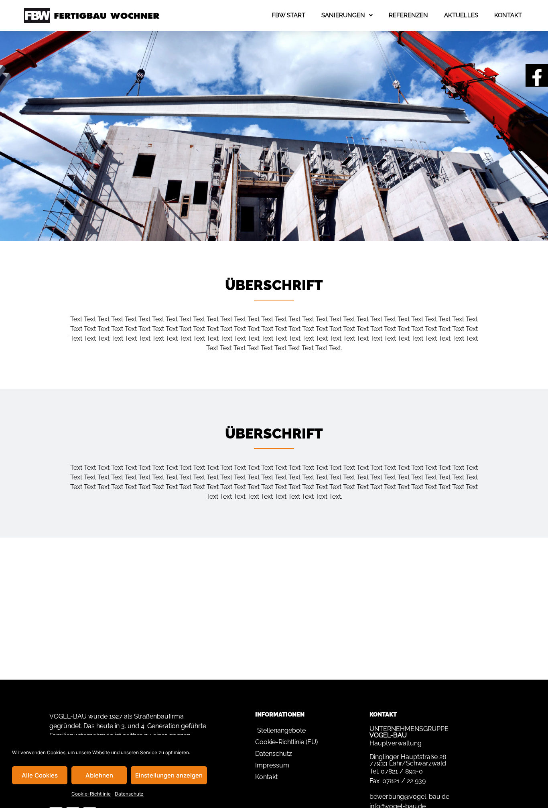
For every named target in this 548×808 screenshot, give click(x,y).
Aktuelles (461, 15)
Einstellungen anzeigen (169, 775)
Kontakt (508, 15)
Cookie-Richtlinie (91, 794)
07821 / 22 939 (404, 781)
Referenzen (408, 15)
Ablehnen (99, 775)
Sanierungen (343, 15)
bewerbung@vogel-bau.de (409, 796)
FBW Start (288, 15)
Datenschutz (129, 794)
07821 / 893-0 (402, 771)
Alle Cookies (40, 775)
